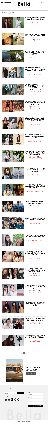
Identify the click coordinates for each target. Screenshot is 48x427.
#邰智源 (39, 57)
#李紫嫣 (39, 275)
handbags (38, 139)
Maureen (31, 238)
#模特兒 (35, 258)
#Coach (34, 158)
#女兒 (39, 308)
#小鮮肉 (35, 223)
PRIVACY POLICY (29, 421)
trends (39, 322)
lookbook (40, 72)
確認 (30, 405)
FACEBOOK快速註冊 (38, 405)
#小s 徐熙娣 (35, 308)
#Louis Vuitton (30, 141)
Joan (31, 139)
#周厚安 (39, 223)
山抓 (31, 205)
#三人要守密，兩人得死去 (39, 191)
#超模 (31, 258)
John (30, 21)
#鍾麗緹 (38, 124)
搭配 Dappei (31, 72)
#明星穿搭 (34, 74)
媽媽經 (31, 106)
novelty (39, 106)
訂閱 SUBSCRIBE (31, 373)
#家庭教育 (35, 57)
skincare (39, 238)
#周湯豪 (34, 91)
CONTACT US (23, 421)
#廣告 (30, 340)
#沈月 (35, 124)
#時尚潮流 (39, 74)
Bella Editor (31, 322)
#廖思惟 (35, 275)
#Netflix (32, 191)
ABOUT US (18, 421)
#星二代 (31, 57)
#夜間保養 (40, 240)
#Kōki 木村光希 (40, 141)
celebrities (38, 21)
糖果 (31, 339)
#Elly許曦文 (39, 91)
